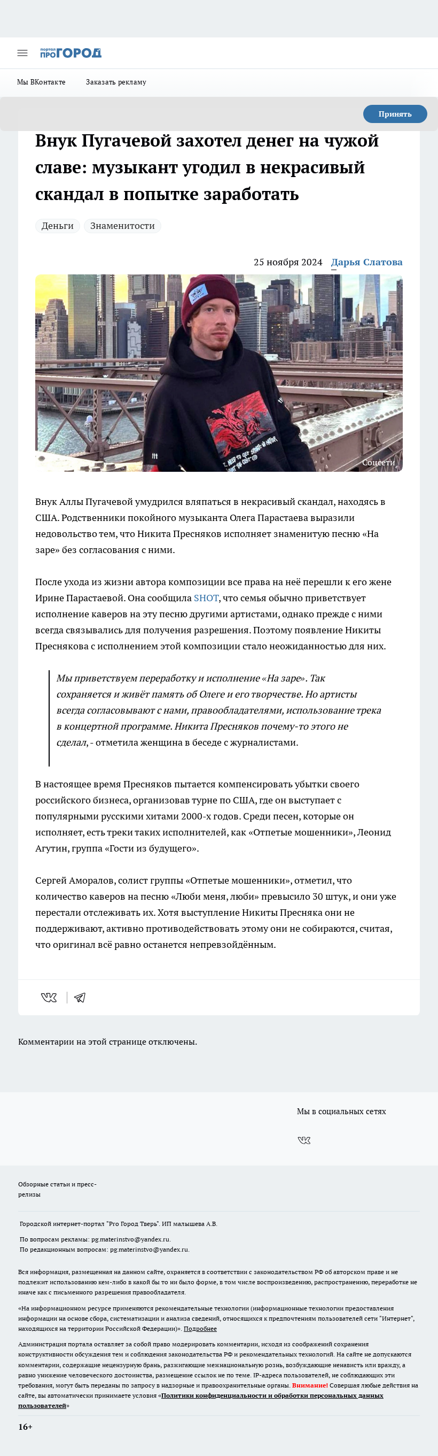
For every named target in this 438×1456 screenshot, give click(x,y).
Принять (395, 114)
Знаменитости (122, 225)
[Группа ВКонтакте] (304, 1140)
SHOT (206, 598)
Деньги (58, 225)
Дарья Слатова (367, 262)
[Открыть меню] (22, 53)
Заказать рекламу (116, 82)
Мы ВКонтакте (41, 82)
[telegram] (83, 997)
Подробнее (200, 1328)
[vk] (50, 997)
